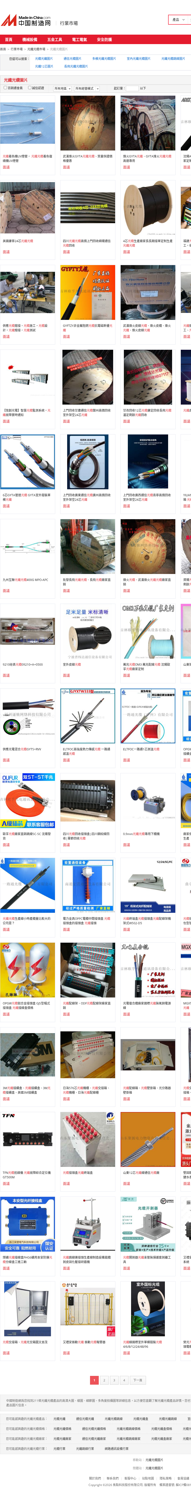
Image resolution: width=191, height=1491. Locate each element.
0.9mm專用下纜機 (141, 834)
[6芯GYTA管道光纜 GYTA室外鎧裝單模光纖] (27, 461)
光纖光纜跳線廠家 (129, 1439)
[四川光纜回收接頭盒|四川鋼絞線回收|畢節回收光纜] (87, 800)
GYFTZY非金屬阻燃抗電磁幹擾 (87, 328)
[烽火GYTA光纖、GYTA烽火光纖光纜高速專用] (148, 123)
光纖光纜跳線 (114, 1419)
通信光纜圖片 (73, 59)
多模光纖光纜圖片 (104, 59)
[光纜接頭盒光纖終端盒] (87, 1139)
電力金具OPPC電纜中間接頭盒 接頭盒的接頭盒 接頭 (86, 921)
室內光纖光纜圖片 (139, 59)
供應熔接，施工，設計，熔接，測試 (25, 328)
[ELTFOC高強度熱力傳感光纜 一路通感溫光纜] (87, 715)
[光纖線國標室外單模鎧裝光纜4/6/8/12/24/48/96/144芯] (148, 1308)
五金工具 (54, 39)
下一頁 (137, 1380)
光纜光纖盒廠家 (161, 1439)
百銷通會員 (15, 88)
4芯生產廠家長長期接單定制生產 (148, 243)
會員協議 (183, 1478)
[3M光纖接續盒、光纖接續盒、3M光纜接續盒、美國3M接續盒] (27, 1054)
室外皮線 (72, 664)
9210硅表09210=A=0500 (23, 664)
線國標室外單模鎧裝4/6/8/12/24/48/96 (142, 1344)
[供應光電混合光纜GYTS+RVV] (27, 715)
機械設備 (29, 39)
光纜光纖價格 (62, 1429)
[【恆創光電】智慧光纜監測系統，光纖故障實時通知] (27, 377)
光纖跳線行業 (85, 1449)
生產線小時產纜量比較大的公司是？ (26, 921)
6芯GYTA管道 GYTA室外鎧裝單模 (26, 497)
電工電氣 (79, 39)
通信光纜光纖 (85, 1419)
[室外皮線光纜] (87, 631)
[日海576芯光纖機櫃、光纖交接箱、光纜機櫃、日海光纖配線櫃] (87, 1054)
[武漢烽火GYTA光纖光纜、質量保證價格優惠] (87, 123)
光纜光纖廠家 (62, 1439)
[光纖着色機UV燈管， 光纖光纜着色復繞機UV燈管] (27, 123)
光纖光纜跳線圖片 (173, 59)
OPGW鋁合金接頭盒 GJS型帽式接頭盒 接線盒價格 (26, 1005)
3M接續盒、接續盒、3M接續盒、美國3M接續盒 (26, 1090)
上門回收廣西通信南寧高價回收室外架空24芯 (147, 497)
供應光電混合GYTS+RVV (22, 749)
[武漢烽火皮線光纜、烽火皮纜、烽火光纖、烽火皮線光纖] (148, 292)
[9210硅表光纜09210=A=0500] (27, 631)
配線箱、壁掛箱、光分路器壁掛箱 (147, 1090)
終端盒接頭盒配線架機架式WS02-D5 (147, 921)
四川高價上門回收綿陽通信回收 (87, 243)
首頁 (8, 39)
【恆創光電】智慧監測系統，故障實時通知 (26, 412)
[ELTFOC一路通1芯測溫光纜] (148, 715)
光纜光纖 (59, 1419)
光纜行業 (59, 1449)
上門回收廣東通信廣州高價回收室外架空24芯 (87, 497)
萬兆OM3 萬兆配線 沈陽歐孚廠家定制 (146, 666)
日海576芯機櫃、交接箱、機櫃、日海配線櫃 (86, 1090)
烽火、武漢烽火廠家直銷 (147, 582)
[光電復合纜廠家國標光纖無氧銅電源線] (148, 970)
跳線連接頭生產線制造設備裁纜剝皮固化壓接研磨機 (87, 1259)
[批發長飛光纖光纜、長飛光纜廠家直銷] (87, 546)
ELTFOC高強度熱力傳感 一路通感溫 (86, 751)
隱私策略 (166, 1478)
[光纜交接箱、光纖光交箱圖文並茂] (27, 1308)
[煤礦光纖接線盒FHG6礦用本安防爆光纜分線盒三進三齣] (27, 1224)
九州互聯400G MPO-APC (25, 580)
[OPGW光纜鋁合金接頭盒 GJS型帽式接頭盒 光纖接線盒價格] (27, 970)
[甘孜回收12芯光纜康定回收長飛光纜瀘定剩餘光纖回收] (148, 377)
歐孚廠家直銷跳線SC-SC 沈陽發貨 (27, 836)
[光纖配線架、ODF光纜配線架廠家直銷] (87, 970)
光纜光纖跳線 (168, 1419)
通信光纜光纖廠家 (94, 1439)
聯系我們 (113, 1478)
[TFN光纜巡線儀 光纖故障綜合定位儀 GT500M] (27, 1139)
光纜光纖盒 (140, 1419)
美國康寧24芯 (18, 241)
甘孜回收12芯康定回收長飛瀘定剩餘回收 (147, 412)
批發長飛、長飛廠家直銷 (87, 582)
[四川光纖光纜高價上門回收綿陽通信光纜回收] (87, 207)
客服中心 (130, 1478)
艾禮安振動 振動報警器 (84, 1342)
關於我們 (95, 1478)
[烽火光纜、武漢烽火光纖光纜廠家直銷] (148, 546)
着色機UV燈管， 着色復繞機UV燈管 (27, 158)
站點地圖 (148, 1478)
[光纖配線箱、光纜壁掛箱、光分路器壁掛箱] (148, 1054)
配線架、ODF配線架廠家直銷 (87, 1005)
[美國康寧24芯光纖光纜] (27, 207)
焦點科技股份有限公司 (128, 1485)
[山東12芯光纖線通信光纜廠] (148, 1139)
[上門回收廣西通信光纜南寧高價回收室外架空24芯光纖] (148, 461)
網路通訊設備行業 (117, 1449)
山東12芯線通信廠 (141, 1173)
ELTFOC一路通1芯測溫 (141, 749)
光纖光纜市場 (36, 49)
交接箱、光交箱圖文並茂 (25, 1342)
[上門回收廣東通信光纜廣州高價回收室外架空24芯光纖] (87, 461)
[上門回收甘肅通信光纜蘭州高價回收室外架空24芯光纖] (87, 377)
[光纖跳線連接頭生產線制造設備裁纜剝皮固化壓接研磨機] (87, 1224)
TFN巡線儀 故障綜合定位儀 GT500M (27, 1175)
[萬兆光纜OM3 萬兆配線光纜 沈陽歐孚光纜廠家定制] (148, 631)
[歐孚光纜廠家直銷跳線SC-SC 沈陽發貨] (27, 800)
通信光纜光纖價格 (94, 1429)
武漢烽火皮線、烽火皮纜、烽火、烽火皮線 (147, 328)
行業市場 (69, 23)
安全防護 (104, 39)
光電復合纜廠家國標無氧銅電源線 (147, 1005)
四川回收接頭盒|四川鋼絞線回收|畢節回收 (86, 836)
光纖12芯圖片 (44, 66)
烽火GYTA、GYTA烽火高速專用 (147, 158)
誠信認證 (38, 88)
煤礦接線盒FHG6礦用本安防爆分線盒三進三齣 (27, 1259)
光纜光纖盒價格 (161, 1429)
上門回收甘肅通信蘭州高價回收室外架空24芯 (87, 412)
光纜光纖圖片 (44, 59)
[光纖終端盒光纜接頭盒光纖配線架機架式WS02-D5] (148, 885)
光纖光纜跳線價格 (129, 1429)
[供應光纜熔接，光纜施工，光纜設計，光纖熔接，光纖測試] (27, 292)
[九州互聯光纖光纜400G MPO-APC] (27, 546)
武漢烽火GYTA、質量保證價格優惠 (87, 158)
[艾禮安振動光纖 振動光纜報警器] (87, 1308)
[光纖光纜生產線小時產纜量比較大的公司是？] (27, 885)
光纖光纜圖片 (154, 1460)
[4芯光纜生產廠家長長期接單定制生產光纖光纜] (148, 207)
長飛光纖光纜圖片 (76, 66)
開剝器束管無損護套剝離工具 (147, 1259)
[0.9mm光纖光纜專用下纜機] (148, 800)
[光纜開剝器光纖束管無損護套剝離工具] (148, 1224)
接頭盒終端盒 (78, 1173)
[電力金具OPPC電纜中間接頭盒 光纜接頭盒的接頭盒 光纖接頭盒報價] (87, 885)
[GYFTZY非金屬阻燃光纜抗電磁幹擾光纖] (87, 292)
